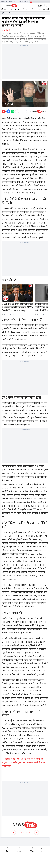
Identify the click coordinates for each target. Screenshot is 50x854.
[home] (25, 824)
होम (5, 9)
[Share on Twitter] (17, 111)
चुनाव (14, 9)
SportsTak (11, 1)
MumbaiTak (26, 1)
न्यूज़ (26, 9)
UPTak (19, 1)
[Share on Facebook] (8, 111)
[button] (17, 293)
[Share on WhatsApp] (13, 111)
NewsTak (4, 1)
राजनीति (37, 9)
